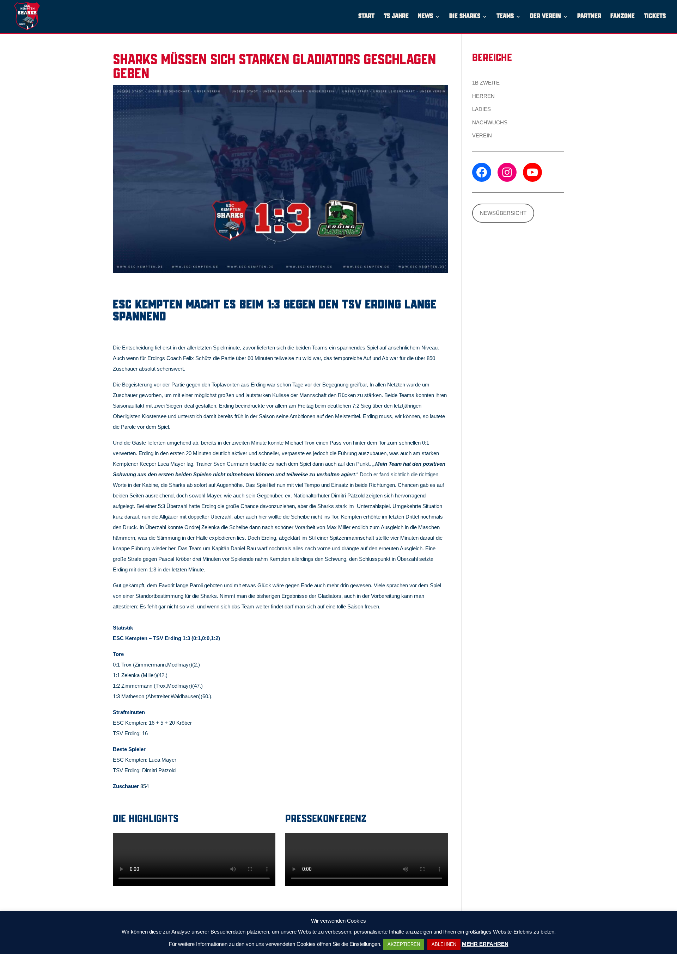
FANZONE (622, 16)
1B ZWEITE (486, 83)
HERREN (483, 96)
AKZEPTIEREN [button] (404, 944)
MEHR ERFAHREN (485, 944)
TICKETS (655, 16)
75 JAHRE (396, 16)
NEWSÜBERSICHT (503, 213)
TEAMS (505, 16)
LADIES (481, 109)
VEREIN (482, 135)
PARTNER (589, 16)
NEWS (425, 16)
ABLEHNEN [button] (444, 944)
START (366, 16)
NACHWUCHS (489, 122)
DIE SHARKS (464, 16)
